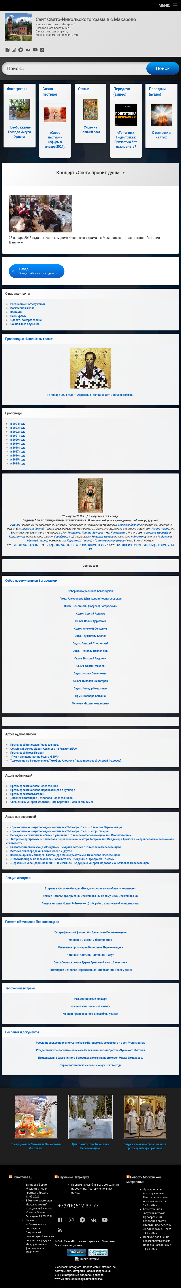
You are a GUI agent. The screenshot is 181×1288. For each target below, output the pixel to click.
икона (135, 524)
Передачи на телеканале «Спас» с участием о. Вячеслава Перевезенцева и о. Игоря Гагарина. (71, 835)
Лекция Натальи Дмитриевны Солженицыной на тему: (90, 896)
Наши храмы (18, 316)
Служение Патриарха (73, 1177)
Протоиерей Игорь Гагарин (27, 752)
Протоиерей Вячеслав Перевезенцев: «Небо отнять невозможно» (90, 969)
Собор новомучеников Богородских (31, 580)
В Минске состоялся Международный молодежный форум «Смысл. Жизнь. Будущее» (39, 1208)
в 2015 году (17, 459)
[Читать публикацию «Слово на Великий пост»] (90, 109)
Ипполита (74, 532)
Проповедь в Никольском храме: (29, 339)
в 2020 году (17, 439)
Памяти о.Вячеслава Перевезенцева (32, 922)
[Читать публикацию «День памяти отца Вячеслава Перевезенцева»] (90, 1117)
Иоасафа (162, 532)
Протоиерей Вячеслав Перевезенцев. (34, 744)
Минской (32, 540)
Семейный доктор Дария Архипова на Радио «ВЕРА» (43, 748)
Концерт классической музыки (90, 1006)
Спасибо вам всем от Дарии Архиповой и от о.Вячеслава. (91, 962)
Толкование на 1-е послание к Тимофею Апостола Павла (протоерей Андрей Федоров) (65, 760)
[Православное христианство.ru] (98, 1255)
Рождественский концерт (90, 998)
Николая (97, 536)
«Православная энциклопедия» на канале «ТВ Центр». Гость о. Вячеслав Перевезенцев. (66, 827)
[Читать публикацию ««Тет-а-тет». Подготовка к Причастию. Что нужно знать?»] (126, 114)
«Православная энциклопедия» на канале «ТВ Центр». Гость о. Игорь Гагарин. (59, 831)
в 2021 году (17, 435)
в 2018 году (17, 447)
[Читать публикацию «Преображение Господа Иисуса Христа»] (19, 109)
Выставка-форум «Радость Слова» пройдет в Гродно (37, 1188)
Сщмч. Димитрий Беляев (90, 635)
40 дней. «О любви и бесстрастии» (91, 939)
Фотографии (17, 89)
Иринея (86, 532)
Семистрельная (105, 540)
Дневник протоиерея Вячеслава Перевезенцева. (41, 798)
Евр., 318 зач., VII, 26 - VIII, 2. (133, 545)
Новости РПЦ (22, 1177)
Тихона (155, 528)
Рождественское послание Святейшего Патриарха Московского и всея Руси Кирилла (90, 1042)
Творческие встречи (20, 988)
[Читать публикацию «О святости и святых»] (161, 114)
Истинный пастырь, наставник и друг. (90, 954)
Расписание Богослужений (27, 304)
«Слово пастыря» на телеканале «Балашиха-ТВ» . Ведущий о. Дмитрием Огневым (62, 859)
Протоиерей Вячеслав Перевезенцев (34, 786)
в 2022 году (17, 431)
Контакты (16, 312)
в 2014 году (17, 463)
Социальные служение (25, 324)
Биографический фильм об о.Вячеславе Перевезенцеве (90, 932)
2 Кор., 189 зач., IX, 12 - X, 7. (64, 545)
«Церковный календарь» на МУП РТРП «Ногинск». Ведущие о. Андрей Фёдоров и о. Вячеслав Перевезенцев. (79, 863)
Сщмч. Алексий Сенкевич (90, 628)
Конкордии (117, 532)
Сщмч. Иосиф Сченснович (90, 673)
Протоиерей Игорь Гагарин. (27, 794)
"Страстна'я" (74, 540)
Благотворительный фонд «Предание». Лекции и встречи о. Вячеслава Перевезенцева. (66, 847)
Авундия (97, 532)
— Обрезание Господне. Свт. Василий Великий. (90, 394)
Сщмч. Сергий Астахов (90, 613)
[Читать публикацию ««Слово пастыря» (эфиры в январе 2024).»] (55, 114)
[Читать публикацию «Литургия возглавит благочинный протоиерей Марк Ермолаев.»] (145, 1117)
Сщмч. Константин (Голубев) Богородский (90, 606)
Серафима (60, 536)
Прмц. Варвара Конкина (90, 696)
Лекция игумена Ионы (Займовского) (90, 903)
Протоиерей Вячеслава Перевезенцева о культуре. (43, 790)
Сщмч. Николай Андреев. (90, 658)
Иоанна (151, 532)
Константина (17, 536)
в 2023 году (17, 427)
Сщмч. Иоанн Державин (90, 621)
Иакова (108, 536)
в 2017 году (17, 451)
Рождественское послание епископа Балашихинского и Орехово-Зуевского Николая (90, 1050)
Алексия (138, 536)
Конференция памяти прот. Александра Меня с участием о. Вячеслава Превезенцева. (65, 855)
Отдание (14, 524)
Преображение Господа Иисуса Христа (19, 132)
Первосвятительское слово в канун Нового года (90, 1065)
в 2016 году (17, 455)
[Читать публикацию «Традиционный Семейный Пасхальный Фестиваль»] (36, 1117)
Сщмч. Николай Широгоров (90, 681)
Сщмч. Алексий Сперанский (90, 643)
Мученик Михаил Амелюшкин (90, 703)
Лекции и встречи (18, 878)
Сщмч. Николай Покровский (90, 650)
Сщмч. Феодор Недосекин (90, 688)
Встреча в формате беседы (90, 888)
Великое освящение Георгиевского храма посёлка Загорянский (157, 1241)
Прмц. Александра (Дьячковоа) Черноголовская (91, 598)
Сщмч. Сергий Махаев (90, 666)
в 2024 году (17, 423)
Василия (166, 536)
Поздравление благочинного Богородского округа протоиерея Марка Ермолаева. (90, 1057)
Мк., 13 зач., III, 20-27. (95, 545)
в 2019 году (17, 443)
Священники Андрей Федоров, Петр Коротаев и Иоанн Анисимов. (52, 801)
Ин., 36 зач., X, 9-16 (26, 545)
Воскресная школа (22, 308)
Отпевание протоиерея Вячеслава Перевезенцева (90, 947)
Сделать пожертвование (26, 320)
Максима (124, 524)
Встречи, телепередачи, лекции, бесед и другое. (41, 851)
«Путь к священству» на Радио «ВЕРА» (34, 756)
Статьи (83, 89)
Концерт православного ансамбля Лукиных (90, 1013)
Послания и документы (22, 1032)
